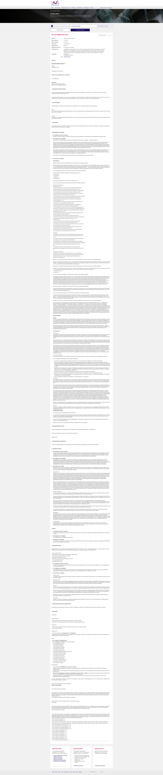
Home (52, 7)
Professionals (86, 7)
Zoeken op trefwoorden (57, 756)
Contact (91, 7)
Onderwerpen (57, 7)
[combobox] (104, 35)
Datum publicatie (55, 42)
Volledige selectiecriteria (78, 765)
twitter (104, 772)
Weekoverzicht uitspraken (100, 765)
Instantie (53, 38)
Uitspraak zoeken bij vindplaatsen (59, 761)
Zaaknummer (54, 43)
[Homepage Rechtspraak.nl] (55, 2)
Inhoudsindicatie (55, 49)
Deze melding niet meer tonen (103, 26)
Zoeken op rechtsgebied (57, 758)
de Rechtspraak (79, 7)
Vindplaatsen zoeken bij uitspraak (59, 759)
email (98, 772)
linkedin (109, 772)
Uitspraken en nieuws (65, 7)
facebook (105, 772)
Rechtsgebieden (55, 45)
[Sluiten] (111, 26)
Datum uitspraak (55, 40)
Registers (73, 7)
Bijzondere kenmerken (56, 47)
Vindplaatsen (54, 54)
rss (96, 772)
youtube (110, 772)
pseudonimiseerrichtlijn (76, 26)
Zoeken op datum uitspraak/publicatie (60, 755)
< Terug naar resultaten (80, 29)
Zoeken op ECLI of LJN (57, 757)
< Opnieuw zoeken (59, 29)
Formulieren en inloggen (107, 7)
